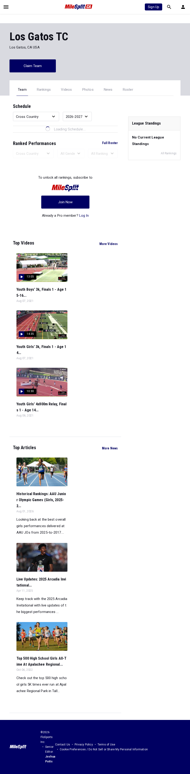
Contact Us (62, 744)
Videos (66, 89)
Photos (88, 89)
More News (110, 448)
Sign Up (153, 7)
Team (22, 89)
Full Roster (110, 143)
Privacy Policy (84, 744)
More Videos (108, 244)
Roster (128, 89)
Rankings (44, 89)
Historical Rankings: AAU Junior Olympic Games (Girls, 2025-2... (41, 500)
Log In (84, 215)
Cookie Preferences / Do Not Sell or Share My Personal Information (104, 749)
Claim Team (33, 66)
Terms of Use (106, 744)
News (108, 89)
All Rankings (169, 153)
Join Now (65, 202)
